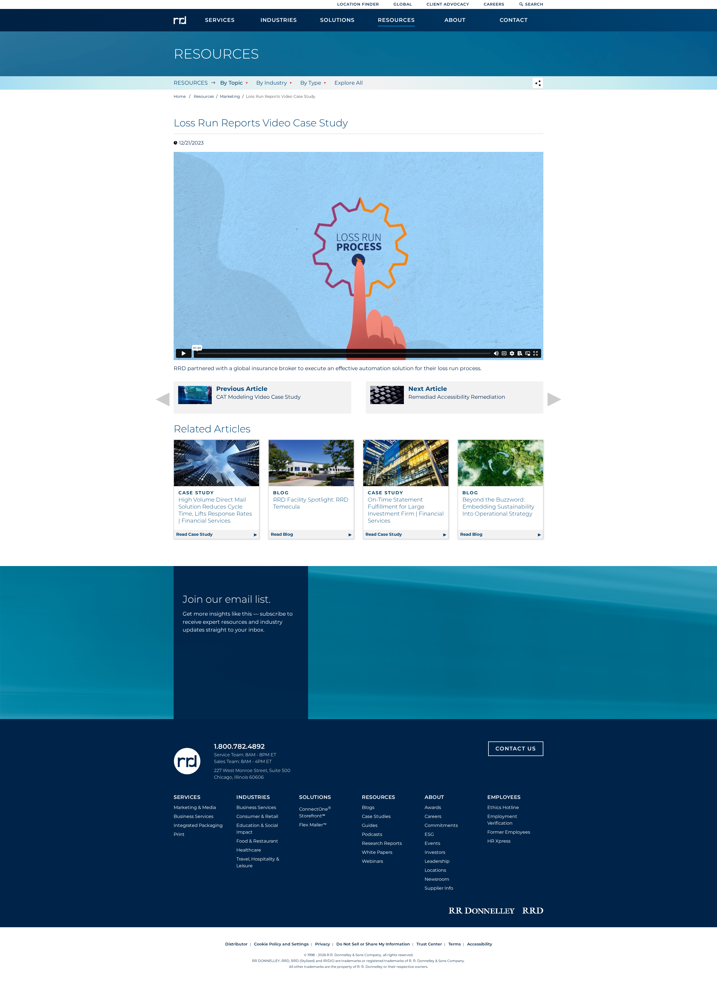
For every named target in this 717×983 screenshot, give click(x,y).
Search (534, 4)
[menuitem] (219, 23)
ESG (429, 834)
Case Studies (376, 816)
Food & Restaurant (257, 841)
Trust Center (429, 944)
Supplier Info (439, 888)
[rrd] (180, 20)
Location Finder (358, 4)
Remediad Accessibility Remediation (456, 392)
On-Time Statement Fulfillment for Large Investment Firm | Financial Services (406, 510)
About (434, 797)
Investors (435, 852)
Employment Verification (502, 820)
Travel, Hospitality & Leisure (257, 862)
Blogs (368, 807)
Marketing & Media (195, 807)
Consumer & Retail (257, 816)
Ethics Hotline (503, 807)
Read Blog (312, 534)
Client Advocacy (448, 4)
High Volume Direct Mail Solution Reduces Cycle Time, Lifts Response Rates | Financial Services (215, 510)
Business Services (193, 816)
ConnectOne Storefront (315, 812)
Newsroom (437, 879)
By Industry (271, 83)
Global (403, 4)
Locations (435, 870)
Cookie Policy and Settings (281, 944)
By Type (310, 83)
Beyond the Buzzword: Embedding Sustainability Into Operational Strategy (498, 506)
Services (187, 797)
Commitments (441, 825)
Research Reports (382, 843)
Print (179, 834)
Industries (253, 797)
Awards (433, 807)
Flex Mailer (313, 824)
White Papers (377, 852)
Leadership (437, 861)
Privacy (322, 944)
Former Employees (508, 832)
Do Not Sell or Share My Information (373, 944)
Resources (191, 83)
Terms (454, 944)
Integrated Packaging (198, 825)
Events (432, 843)
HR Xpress (499, 841)
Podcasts (372, 834)
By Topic (231, 83)
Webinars (372, 861)
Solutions (315, 797)
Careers (494, 4)
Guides (370, 825)
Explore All (348, 83)
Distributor (236, 944)
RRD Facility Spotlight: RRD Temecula (310, 503)
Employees (504, 797)
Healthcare (248, 850)
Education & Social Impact (257, 829)
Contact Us (515, 748)
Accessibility (479, 944)
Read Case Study (217, 534)
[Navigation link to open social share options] (537, 84)
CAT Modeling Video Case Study (258, 392)
